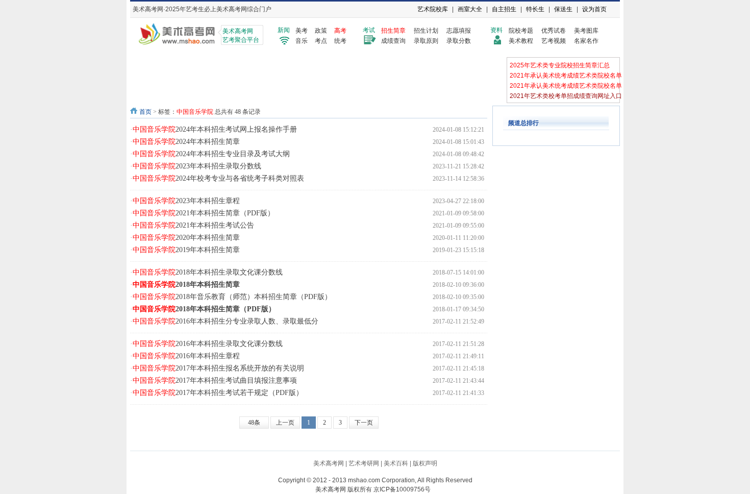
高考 (340, 30)
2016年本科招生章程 (186, 356)
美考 (301, 30)
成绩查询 (393, 40)
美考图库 (586, 30)
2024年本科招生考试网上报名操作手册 (215, 129)
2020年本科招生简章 (186, 237)
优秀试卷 (553, 30)
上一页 (285, 422)
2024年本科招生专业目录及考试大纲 (211, 154)
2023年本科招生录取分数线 (197, 166)
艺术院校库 (432, 9)
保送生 (563, 9)
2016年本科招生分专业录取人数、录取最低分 (225, 321)
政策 (321, 30)
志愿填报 (458, 30)
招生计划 (426, 30)
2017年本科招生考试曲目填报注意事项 (215, 380)
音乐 (301, 40)
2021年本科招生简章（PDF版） (203, 213)
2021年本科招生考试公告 (193, 225)
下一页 (364, 422)
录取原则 (426, 40)
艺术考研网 (363, 463)
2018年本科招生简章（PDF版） (204, 309)
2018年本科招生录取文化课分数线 (208, 272)
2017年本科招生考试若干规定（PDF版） (218, 393)
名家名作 (586, 40)
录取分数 (458, 40)
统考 (340, 40)
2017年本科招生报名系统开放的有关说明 (218, 368)
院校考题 (521, 30)
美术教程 (521, 40)
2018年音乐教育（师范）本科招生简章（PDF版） (232, 297)
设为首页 (594, 9)
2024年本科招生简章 (186, 141)
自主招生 (504, 9)
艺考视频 (553, 40)
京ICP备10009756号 (402, 489)
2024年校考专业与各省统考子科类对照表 (218, 178)
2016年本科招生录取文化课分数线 (208, 344)
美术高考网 (328, 463)
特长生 (535, 9)
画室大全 (470, 9)
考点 (321, 40)
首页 (145, 111)
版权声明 (425, 463)
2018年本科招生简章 (186, 284)
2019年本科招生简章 (186, 250)
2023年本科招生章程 (186, 201)
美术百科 (396, 463)
